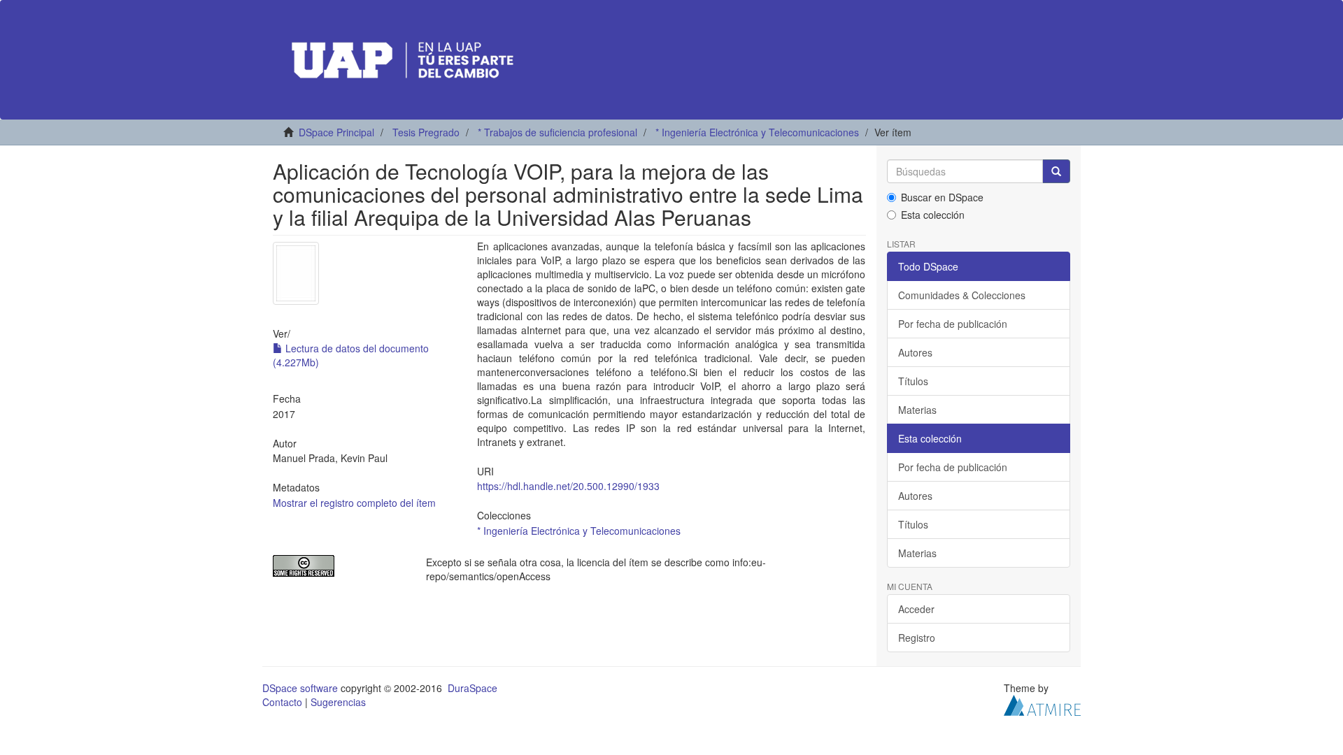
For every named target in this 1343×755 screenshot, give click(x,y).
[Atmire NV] (1042, 704)
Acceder (916, 609)
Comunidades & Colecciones (961, 295)
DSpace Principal (336, 132)
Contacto (282, 702)
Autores (915, 352)
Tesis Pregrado (426, 132)
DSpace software (300, 688)
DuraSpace (472, 688)
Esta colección (933, 215)
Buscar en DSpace (942, 197)
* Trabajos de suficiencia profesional (557, 132)
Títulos (913, 381)
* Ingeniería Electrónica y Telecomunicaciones (757, 132)
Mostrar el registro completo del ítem (354, 503)
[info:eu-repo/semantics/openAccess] (339, 566)
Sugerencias (338, 702)
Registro (916, 638)
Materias (917, 410)
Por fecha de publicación (952, 324)
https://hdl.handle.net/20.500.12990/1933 (568, 486)
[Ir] (1056, 171)
